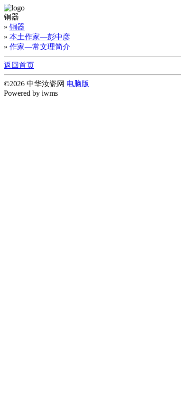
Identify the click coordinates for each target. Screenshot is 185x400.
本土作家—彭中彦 (39, 37)
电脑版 (77, 84)
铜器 (17, 27)
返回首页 (19, 65)
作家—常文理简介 (39, 47)
